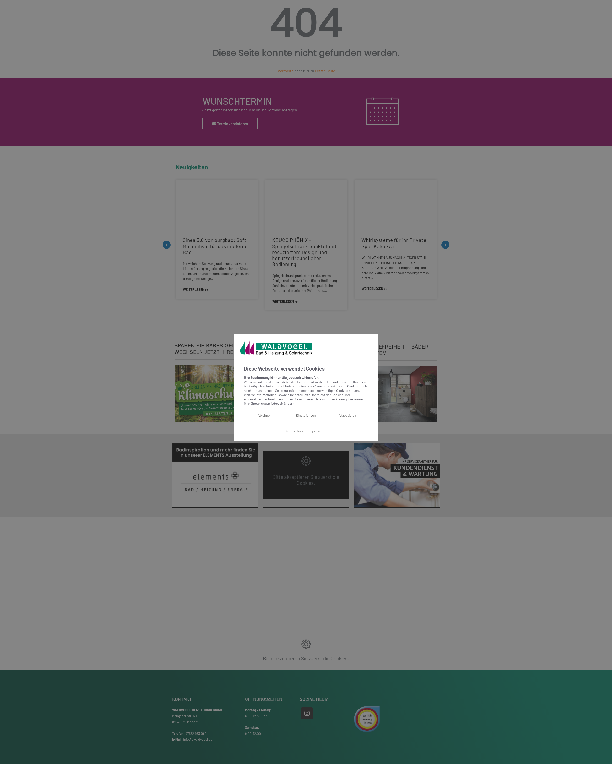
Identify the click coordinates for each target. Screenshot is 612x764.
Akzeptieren (347, 415)
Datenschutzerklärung (331, 399)
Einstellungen (306, 415)
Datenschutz (294, 431)
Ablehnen (264, 415)
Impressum (316, 431)
